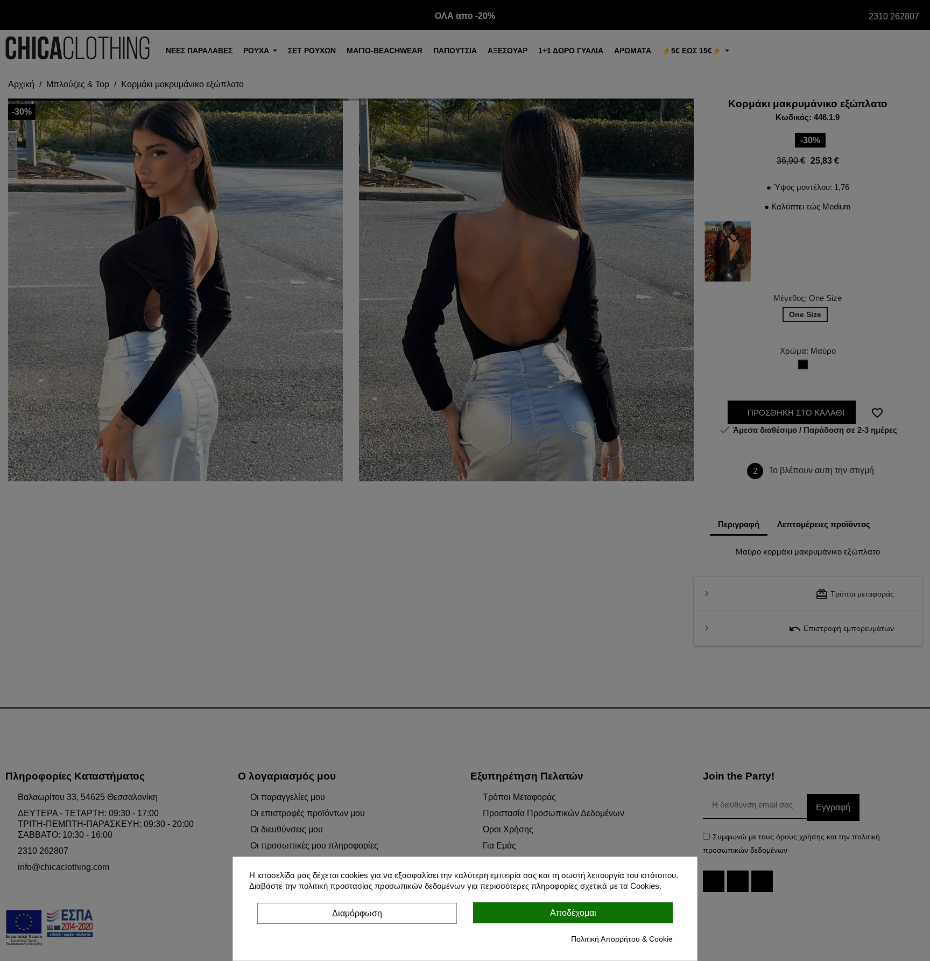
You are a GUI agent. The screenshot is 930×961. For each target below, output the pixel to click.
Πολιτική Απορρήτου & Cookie (622, 939)
